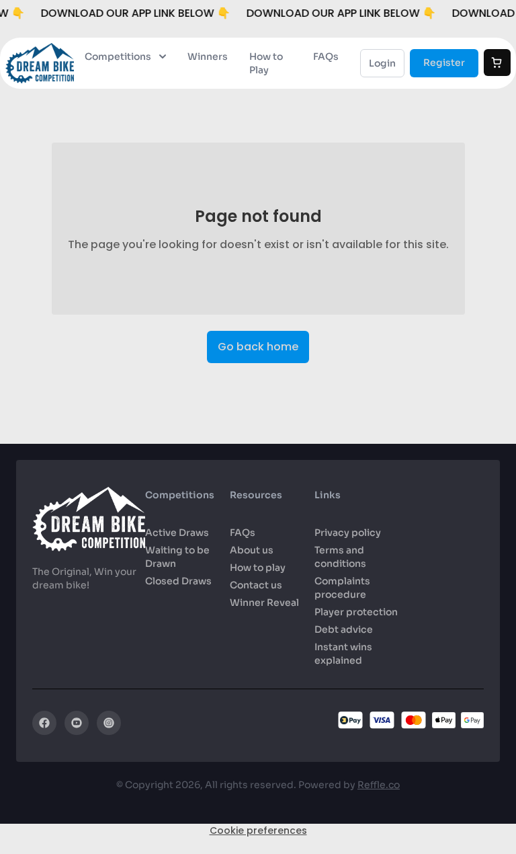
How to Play (266, 63)
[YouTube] (76, 723)
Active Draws (177, 533)
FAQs (326, 56)
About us (251, 550)
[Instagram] (109, 723)
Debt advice (343, 629)
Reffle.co (378, 785)
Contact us (256, 585)
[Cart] (497, 62)
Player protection (356, 612)
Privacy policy (347, 533)
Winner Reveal (264, 602)
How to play (258, 567)
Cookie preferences (258, 830)
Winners (207, 56)
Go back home (258, 346)
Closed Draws (178, 581)
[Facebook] (44, 723)
